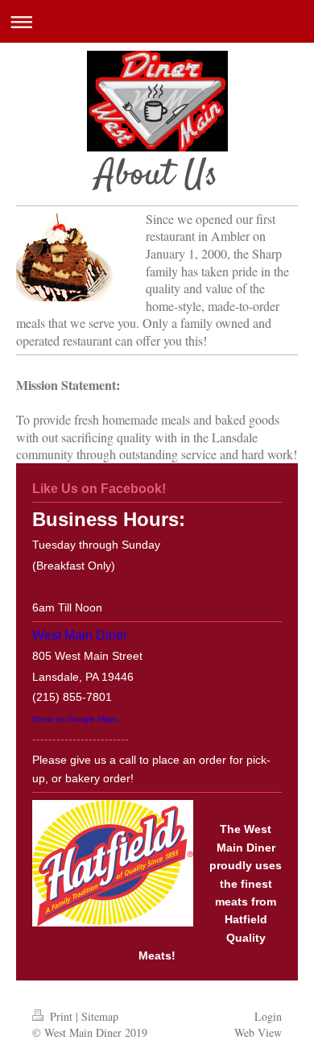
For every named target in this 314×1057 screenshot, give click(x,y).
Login (268, 1016)
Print (61, 1016)
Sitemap (99, 1016)
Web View (258, 1032)
